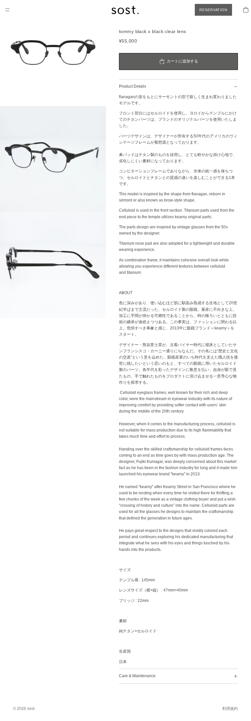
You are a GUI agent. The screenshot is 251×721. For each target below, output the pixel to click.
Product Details (132, 86)
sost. (31, 708)
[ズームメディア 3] (53, 265)
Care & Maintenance (137, 676)
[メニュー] (7, 9)
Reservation (213, 10)
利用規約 (230, 708)
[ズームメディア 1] (53, 53)
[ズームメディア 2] (53, 159)
